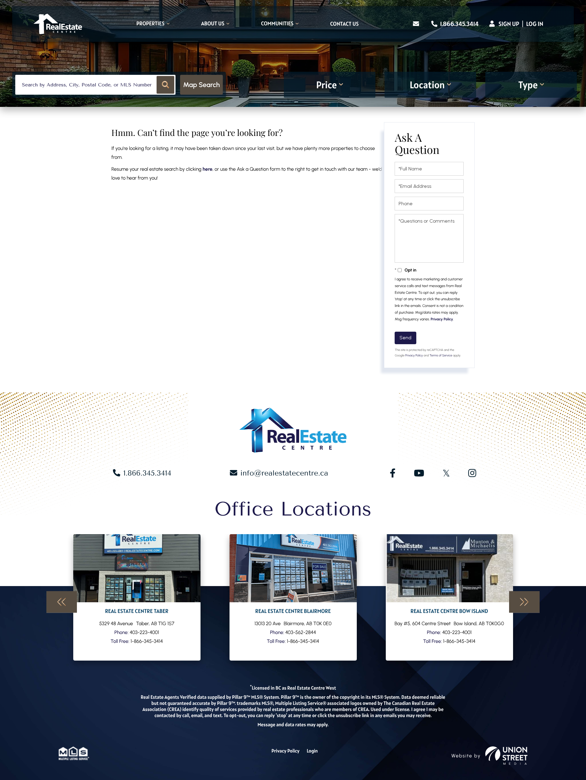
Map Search (201, 85)
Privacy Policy (442, 319)
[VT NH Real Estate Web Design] (506, 755)
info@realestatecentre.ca (284, 473)
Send (405, 338)
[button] (166, 85)
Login (312, 751)
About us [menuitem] (212, 24)
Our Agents (137, 597)
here (207, 169)
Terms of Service (440, 355)
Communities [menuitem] (277, 24)
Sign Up (508, 24)
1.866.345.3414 (459, 24)
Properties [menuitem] (150, 24)
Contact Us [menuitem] (344, 24)
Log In (534, 24)
